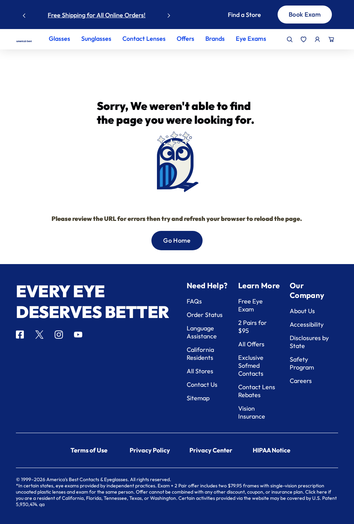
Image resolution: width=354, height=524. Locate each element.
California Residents (200, 354)
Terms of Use (89, 450)
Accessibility (307, 324)
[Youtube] (78, 334)
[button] (244, 15)
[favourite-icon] (303, 39)
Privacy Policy (150, 450)
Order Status (205, 315)
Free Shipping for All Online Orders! (97, 15)
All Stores (200, 371)
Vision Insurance (251, 412)
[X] (39, 334)
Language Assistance (202, 332)
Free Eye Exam (250, 305)
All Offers (251, 344)
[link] (24, 41)
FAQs (194, 301)
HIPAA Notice (271, 450)
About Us (302, 311)
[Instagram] (59, 334)
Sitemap (198, 398)
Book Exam (305, 14)
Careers (301, 381)
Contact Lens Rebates (256, 391)
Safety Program (302, 363)
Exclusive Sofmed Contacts (250, 365)
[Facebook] (20, 334)
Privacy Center (210, 450)
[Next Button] (169, 14)
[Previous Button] (24, 14)
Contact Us (202, 385)
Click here (316, 492)
